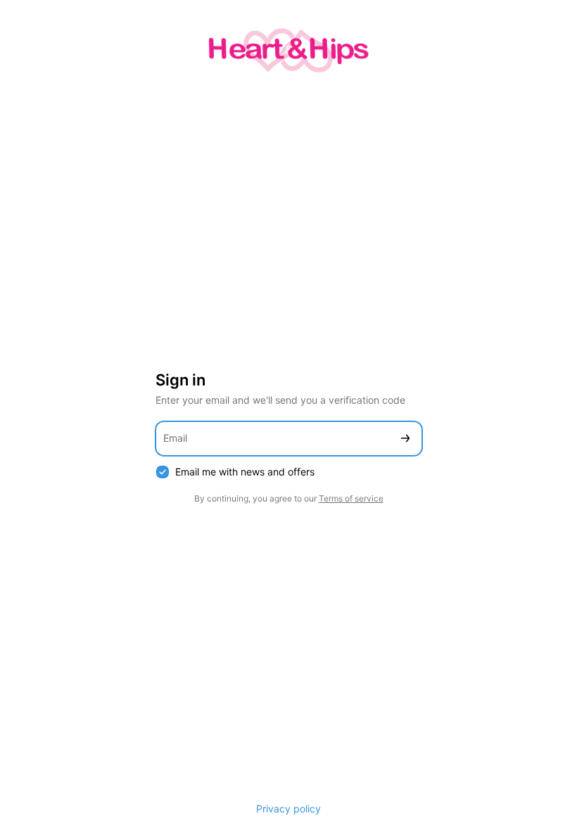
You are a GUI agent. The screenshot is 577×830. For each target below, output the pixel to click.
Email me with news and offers (245, 472)
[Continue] (405, 438)
